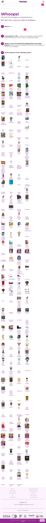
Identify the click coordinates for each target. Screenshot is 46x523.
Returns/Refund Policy (33, 489)
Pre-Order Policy (33, 497)
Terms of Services (12, 493)
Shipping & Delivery (33, 491)
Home (2, 8)
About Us (12, 489)
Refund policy (12, 497)
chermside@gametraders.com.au (24, 504)
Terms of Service (33, 495)
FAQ (12, 495)
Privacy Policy (12, 491)
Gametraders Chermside (20, 520)
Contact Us (33, 493)
